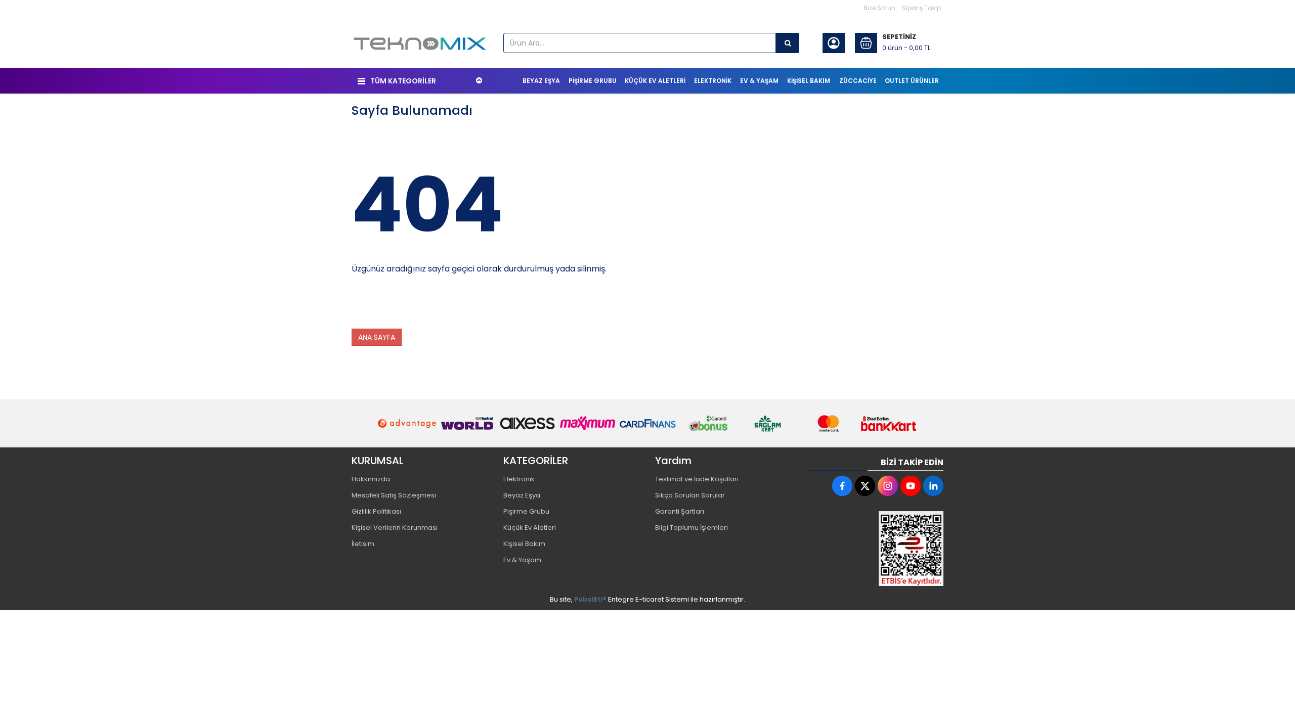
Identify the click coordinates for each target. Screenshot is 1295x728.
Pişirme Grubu (526, 511)
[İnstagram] (888, 486)
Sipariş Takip (921, 8)
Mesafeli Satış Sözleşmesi (394, 495)
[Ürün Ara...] (787, 43)
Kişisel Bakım (524, 544)
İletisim (363, 544)
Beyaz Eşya (521, 495)
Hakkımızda (371, 479)
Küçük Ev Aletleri (529, 527)
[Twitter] (865, 486)
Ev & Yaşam (522, 560)
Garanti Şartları (679, 511)
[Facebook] (842, 486)
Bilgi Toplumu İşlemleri (691, 527)
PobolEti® (590, 599)
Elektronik (519, 479)
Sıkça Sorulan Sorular (690, 495)
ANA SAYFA (376, 337)
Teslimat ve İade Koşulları (697, 479)
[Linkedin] (933, 486)
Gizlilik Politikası (376, 511)
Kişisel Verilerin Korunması (395, 527)
